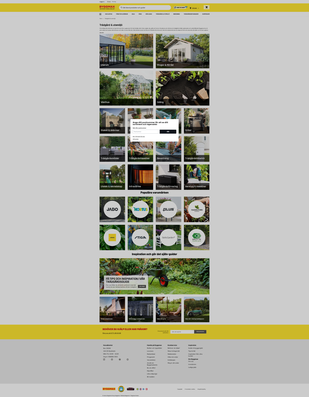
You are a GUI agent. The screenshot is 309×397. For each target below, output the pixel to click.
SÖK (168, 131)
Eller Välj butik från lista (139, 136)
